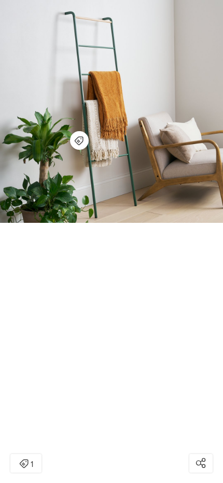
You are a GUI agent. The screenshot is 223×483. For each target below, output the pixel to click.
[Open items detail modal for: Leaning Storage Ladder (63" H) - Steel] (79, 140)
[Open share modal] (201, 463)
